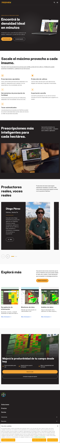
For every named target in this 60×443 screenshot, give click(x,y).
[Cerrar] (57, 426)
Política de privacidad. (40, 437)
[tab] (12, 256)
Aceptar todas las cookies (39, 440)
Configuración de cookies (8, 440)
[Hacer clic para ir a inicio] (6, 2)
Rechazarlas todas (52, 440)
